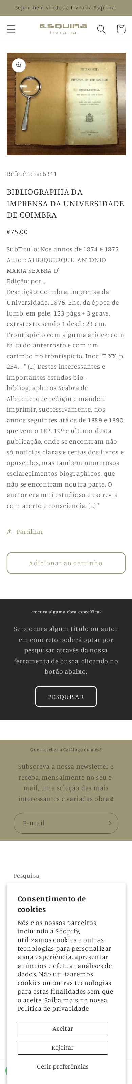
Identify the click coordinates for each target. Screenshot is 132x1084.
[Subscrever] (108, 823)
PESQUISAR (66, 696)
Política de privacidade (53, 1008)
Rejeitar (62, 1047)
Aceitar (62, 1028)
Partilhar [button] (30, 531)
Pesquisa (27, 875)
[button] (11, 29)
